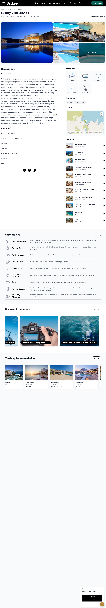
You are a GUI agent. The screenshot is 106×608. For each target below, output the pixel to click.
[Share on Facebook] (29, 170)
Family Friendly (81, 102)
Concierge (56, 3)
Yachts (43, 3)
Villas (36, 3)
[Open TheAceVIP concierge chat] (102, 604)
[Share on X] (24, 170)
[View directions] (104, 146)
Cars (49, 3)
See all (96, 235)
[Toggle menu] (3, 3)
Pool (70, 102)
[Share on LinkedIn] (34, 170)
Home (2, 9)
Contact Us (98, 3)
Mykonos (8, 9)
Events (65, 3)
